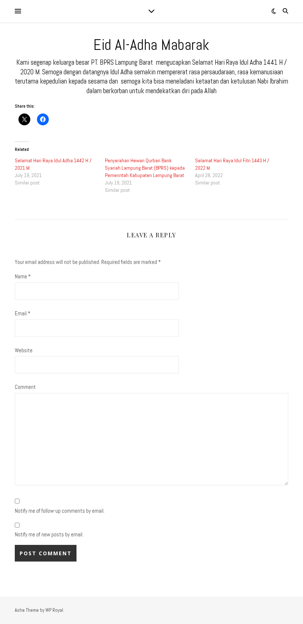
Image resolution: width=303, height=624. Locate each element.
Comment (25, 386)
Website (24, 350)
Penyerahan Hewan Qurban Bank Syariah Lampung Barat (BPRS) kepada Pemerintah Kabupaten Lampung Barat (145, 168)
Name (23, 276)
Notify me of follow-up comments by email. (60, 510)
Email (22, 313)
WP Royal (54, 610)
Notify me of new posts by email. (49, 534)
